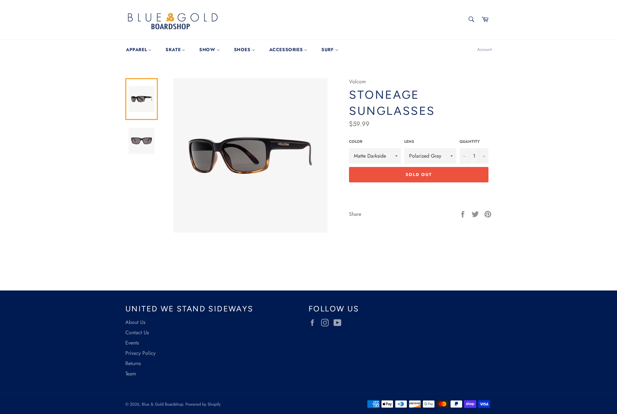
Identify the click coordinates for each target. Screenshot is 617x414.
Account (484, 49)
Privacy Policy (140, 353)
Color (355, 141)
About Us (135, 322)
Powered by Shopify (203, 404)
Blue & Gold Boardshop (162, 404)
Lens (409, 141)
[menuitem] (138, 49)
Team (130, 373)
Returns (133, 363)
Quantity (470, 141)
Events (132, 342)
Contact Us (137, 332)
